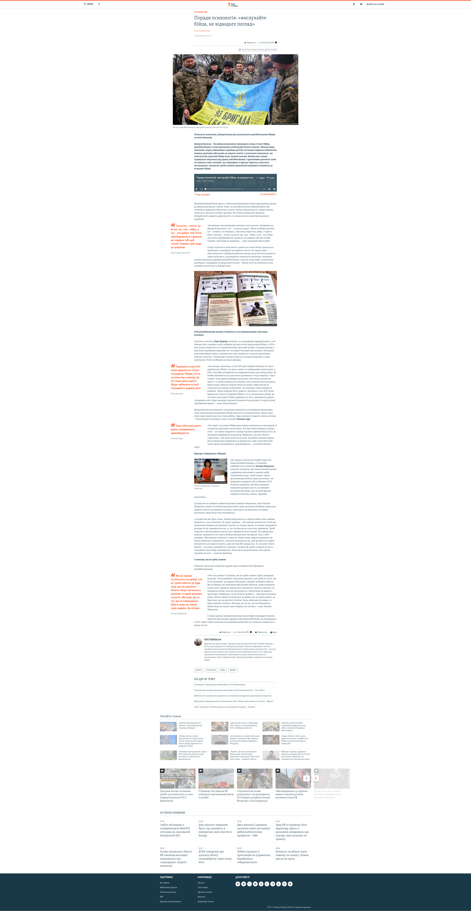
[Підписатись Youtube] (255, 884)
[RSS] (278, 884)
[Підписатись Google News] (243, 884)
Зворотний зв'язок (206, 902)
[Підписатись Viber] (267, 884)
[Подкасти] (354, 4)
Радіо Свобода (208, 181)
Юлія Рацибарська (202, 31)
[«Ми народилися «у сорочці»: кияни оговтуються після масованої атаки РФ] (293, 779)
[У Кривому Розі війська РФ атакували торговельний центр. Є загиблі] (216, 779)
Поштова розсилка (168, 892)
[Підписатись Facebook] (238, 884)
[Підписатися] (290, 884)
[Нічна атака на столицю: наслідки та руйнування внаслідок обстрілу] (332, 779)
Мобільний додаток (168, 888)
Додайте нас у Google (375, 4)
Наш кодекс (203, 888)
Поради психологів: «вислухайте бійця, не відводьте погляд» (228, 178)
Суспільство (201, 12)
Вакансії (201, 897)
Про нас (201, 883)
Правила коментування (170, 902)
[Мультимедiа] (361, 4)
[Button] (250, 42)
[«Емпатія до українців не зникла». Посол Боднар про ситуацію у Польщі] (168, 726)
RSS (161, 897)
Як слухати (164, 883)
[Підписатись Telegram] (272, 884)
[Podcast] (284, 884)
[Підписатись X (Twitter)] (249, 884)
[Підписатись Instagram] (261, 884)
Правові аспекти (205, 892)
